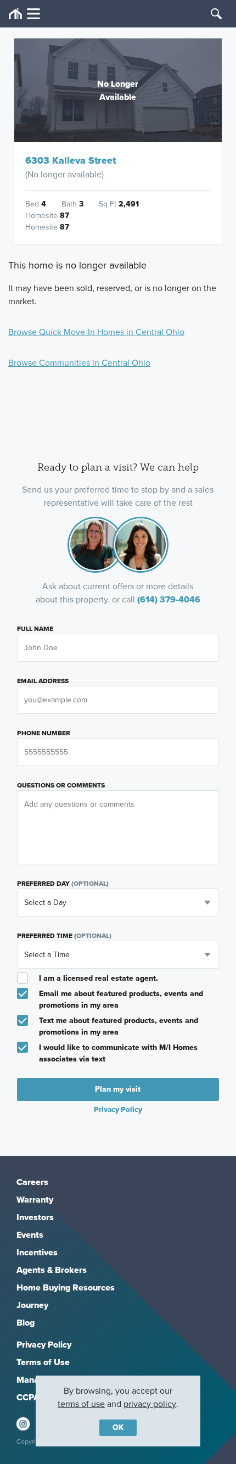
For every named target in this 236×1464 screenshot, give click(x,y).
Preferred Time (64, 936)
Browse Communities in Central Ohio (79, 362)
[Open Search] (216, 13)
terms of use (81, 1404)
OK (118, 1427)
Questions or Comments (61, 785)
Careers (32, 1182)
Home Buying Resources (65, 1287)
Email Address (43, 681)
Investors (35, 1217)
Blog (25, 1322)
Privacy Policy (43, 1344)
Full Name (35, 629)
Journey (32, 1305)
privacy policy (149, 1404)
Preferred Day (63, 884)
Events (29, 1234)
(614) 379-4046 (168, 599)
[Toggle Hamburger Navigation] (24, 14)
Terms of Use (43, 1362)
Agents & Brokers (51, 1270)
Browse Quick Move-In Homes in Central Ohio (96, 332)
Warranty (34, 1199)
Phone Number (43, 733)
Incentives (37, 1252)
